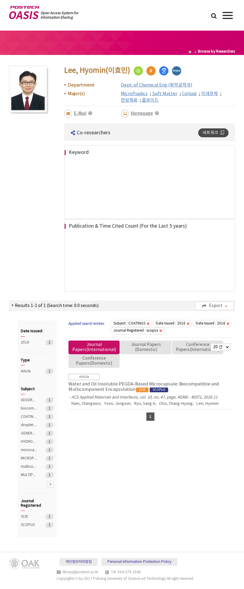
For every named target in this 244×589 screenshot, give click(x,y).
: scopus (135, 331)
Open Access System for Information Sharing (44, 13)
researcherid (151, 70)
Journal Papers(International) (94, 347)
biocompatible (29, 408)
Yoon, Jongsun (117, 403)
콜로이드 (150, 100)
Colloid (189, 93)
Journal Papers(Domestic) (146, 347)
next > (50, 484)
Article (29, 371)
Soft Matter (164, 93)
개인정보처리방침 (78, 562)
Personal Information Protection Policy (139, 562)
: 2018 (170, 323)
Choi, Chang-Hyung (176, 403)
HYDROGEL (29, 442)
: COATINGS (129, 323)
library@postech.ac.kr (80, 572)
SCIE (29, 517)
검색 (214, 16)
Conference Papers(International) (198, 347)
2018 (29, 342)
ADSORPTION (29, 400)
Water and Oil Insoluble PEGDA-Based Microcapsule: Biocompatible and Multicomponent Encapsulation (143, 387)
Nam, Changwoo (85, 403)
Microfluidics (134, 93)
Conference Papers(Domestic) (94, 361)
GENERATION (29, 433)
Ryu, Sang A (144, 403)
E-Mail (80, 113)
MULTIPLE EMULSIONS (29, 475)
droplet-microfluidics (29, 425)
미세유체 (209, 93)
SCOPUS (29, 525)
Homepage (142, 113)
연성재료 (129, 100)
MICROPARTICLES (29, 458)
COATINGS (29, 417)
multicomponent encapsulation (29, 467)
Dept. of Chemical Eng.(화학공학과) (156, 85)
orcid (138, 70)
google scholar (163, 70)
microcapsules (29, 450)
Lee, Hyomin (207, 403)
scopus (176, 70)
